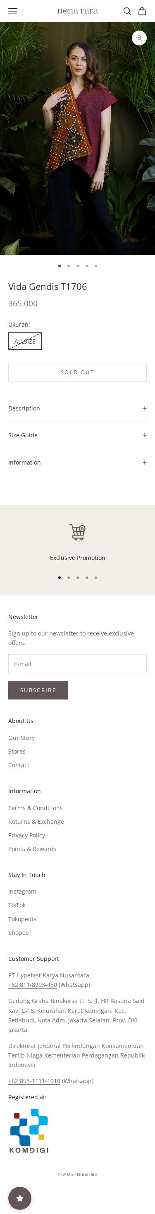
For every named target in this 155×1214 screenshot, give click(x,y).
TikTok (17, 905)
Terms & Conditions (35, 808)
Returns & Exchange (36, 821)
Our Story (21, 738)
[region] (77, 542)
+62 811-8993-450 (32, 985)
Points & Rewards (32, 849)
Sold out (77, 372)
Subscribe (38, 690)
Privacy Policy (26, 835)
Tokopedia (22, 919)
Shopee (18, 933)
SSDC (91, 1193)
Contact (18, 765)
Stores (17, 751)
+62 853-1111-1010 (34, 1081)
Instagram (22, 891)
